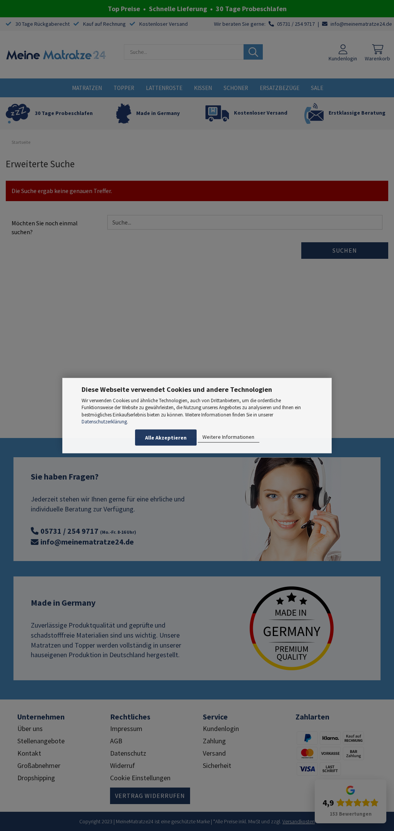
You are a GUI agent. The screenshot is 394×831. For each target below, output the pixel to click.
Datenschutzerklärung (104, 421)
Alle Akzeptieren (166, 437)
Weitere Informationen (228, 436)
